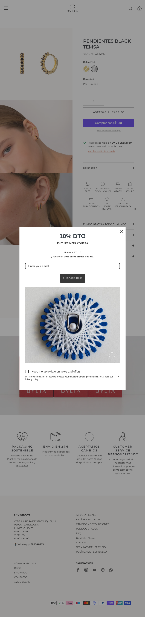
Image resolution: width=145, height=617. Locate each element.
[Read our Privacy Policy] (118, 377)
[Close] (121, 231)
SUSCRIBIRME (73, 278)
